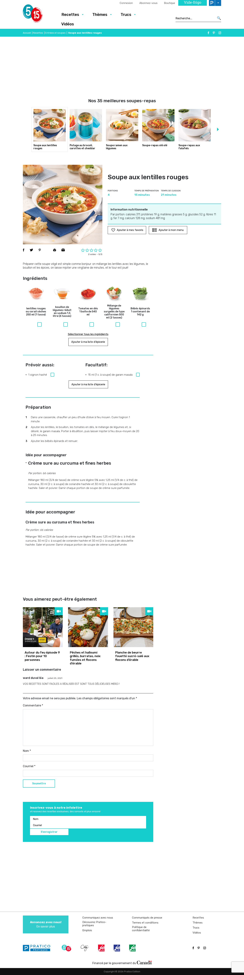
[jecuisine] (101, 948)
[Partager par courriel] (63, 250)
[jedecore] (117, 948)
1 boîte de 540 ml (88, 311)
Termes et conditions (145, 922)
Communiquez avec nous (97, 917)
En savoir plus (45, 924)
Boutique (169, 3)
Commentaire (33, 705)
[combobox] (195, 18)
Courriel (29, 766)
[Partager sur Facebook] (23, 250)
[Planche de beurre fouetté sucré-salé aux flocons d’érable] (133, 627)
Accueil (27, 32)
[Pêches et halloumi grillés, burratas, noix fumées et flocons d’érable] (88, 627)
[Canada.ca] (144, 962)
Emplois (87, 930)
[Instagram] (219, 32)
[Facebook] (208, 32)
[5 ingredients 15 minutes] (38, 14)
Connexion (126, 3)
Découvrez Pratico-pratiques (94, 923)
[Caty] (85, 948)
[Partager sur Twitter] (31, 250)
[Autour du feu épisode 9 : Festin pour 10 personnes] (43, 627)
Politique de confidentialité (141, 928)
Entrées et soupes (55, 32)
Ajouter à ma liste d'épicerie (88, 341)
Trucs (126, 14)
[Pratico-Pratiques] (38, 948)
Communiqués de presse (147, 917)
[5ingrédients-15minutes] (67, 948)
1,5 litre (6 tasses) (62, 312)
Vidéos (67, 24)
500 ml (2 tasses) (114, 311)
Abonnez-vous (148, 3)
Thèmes (99, 14)
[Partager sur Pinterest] (40, 250)
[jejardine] (132, 948)
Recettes (70, 14)
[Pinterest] (214, 32)
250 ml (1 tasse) (36, 311)
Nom (27, 751)
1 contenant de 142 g (140, 311)
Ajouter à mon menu (171, 230)
